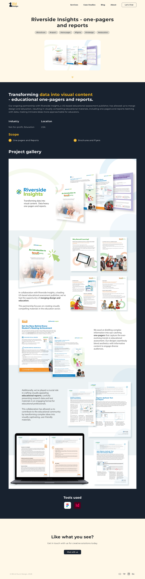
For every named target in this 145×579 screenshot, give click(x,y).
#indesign (89, 32)
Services (74, 5)
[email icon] (121, 573)
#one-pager (66, 32)
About (113, 5)
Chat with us (72, 552)
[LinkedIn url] (130, 573)
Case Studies (89, 5)
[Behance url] (134, 573)
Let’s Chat (129, 5)
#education (103, 32)
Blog (103, 5)
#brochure (40, 32)
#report (53, 32)
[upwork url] (125, 573)
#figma (78, 32)
